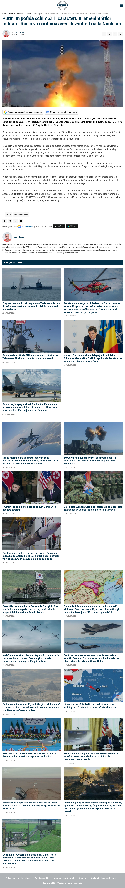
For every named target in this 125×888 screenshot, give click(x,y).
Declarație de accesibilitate (103, 878)
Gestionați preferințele (64, 878)
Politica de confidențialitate (18, 878)
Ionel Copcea (18, 32)
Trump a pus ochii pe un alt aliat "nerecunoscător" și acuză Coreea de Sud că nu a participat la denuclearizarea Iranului (92, 756)
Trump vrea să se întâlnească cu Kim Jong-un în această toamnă (29, 508)
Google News (27, 226)
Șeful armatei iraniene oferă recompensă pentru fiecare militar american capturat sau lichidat (29, 755)
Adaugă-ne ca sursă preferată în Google (25, 112)
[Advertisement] (93, 394)
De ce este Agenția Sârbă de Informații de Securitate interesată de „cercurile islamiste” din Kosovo (93, 508)
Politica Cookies (42, 878)
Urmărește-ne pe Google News (63, 112)
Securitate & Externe (24, 14)
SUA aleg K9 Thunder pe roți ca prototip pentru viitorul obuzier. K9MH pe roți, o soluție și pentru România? (90, 460)
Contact (82, 878)
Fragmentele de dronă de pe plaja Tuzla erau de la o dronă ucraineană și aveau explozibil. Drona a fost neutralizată (31, 306)
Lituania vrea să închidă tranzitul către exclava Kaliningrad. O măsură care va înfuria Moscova (90, 706)
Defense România (8, 14)
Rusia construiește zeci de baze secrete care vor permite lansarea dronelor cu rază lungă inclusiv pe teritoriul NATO (31, 805)
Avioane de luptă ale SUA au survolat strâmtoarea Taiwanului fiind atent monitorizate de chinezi (30, 357)
